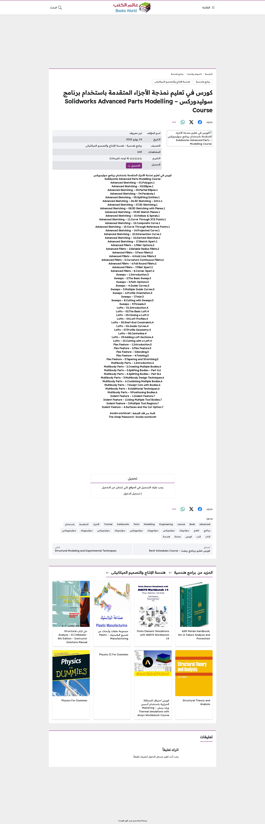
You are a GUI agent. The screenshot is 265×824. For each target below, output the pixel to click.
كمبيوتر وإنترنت (194, 74)
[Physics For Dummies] (71, 684)
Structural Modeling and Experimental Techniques (85, 550)
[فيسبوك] (200, 122)
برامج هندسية (177, 74)
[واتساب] (182, 122)
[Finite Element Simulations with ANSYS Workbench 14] (153, 613)
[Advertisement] (132, 39)
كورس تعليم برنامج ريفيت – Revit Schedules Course (179, 550)
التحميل (135, 165)
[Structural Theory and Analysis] (194, 684)
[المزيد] (174, 122)
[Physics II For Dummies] (112, 684)
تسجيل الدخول (131, 493)
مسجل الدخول (155, 756)
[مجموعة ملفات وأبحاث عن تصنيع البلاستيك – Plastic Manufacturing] (112, 613)
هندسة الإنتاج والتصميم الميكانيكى (172, 81)
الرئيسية (209, 74)
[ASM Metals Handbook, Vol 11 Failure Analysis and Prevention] (194, 613)
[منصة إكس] (191, 122)
